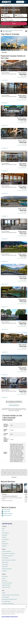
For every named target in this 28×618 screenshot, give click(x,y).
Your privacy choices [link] (6, 587)
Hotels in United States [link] (6, 551)
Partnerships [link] (4, 535)
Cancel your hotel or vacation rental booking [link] (10, 594)
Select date (7, 16)
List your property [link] (5, 532)
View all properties (14, 405)
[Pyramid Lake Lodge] (14, 205)
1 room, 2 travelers (8, 20)
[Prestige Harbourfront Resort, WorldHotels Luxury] (14, 386)
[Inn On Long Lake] (14, 182)
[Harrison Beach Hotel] (14, 273)
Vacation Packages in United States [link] (9, 560)
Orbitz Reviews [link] (5, 562)
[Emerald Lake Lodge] (14, 296)
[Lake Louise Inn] (14, 92)
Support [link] (3, 592)
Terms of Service (14, 616)
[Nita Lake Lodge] (14, 137)
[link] (14, 510)
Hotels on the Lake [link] (8, 5)
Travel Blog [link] (4, 570)
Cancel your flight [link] (5, 597)
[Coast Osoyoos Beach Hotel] (14, 364)
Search (14, 23)
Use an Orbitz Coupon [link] (6, 601)
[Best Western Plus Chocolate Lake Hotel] (14, 69)
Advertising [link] (4, 545)
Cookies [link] (3, 578)
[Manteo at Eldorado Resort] (14, 318)
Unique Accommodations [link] (7, 568)
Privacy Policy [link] (5, 576)
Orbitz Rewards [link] (5, 543)
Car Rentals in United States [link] (7, 555)
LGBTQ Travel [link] (5, 566)
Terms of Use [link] (4, 580)
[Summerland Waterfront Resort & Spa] (14, 341)
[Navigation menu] (25, 2)
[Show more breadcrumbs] (2, 5)
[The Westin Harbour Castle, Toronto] (14, 228)
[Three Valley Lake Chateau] (14, 250)
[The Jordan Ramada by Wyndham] (14, 160)
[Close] (26, 606)
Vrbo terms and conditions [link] (7, 582)
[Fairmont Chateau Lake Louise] (14, 114)
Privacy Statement (6, 616)
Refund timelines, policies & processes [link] (9, 599)
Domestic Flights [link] (5, 557)
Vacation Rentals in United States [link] (8, 553)
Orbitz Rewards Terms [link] (6, 585)
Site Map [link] (4, 541)
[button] (14, 80)
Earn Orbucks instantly (8, 30)
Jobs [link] (3, 530)
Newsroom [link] (4, 537)
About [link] (3, 528)
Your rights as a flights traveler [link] (8, 603)
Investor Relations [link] (5, 539)
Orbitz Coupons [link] (5, 564)
